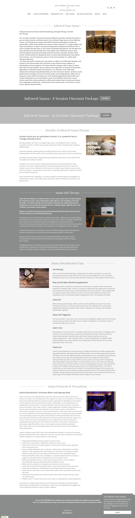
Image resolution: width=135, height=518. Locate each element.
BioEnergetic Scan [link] (57, 14)
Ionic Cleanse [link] (70, 14)
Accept (117, 512)
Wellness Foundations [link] (84, 14)
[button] (114, 7)
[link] (67, 10)
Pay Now (105, 98)
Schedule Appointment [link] (41, 14)
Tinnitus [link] (97, 14)
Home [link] (29, 14)
